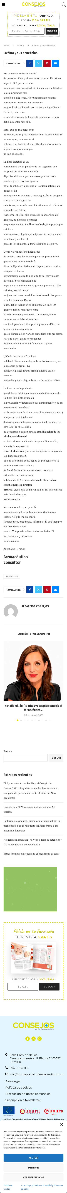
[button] (61, 1124)
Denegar (33, 1167)
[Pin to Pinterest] (47, 63)
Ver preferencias (33, 1177)
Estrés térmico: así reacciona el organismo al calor (31, 853)
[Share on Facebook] (29, 63)
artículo (20, 45)
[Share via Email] (55, 63)
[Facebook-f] (27, 1038)
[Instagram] (39, 1038)
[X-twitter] (33, 1038)
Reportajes (12, 576)
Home (6, 45)
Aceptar (33, 1157)
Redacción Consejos (35, 606)
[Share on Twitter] (38, 63)
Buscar (8, 751)
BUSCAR (51, 31)
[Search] (63, 4)
